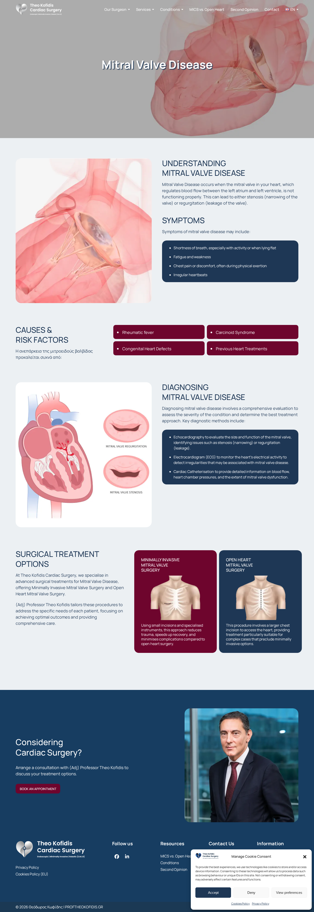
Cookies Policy (240, 904)
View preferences (289, 893)
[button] (305, 856)
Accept (213, 893)
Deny (251, 893)
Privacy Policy (260, 904)
